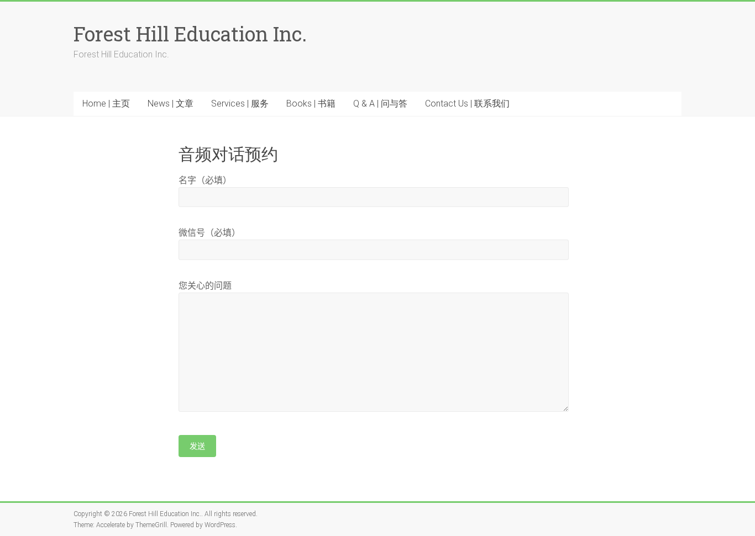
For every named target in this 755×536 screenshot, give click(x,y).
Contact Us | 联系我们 (467, 103)
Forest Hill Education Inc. (190, 33)
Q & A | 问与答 (380, 103)
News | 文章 (170, 103)
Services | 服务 (240, 103)
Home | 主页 (106, 103)
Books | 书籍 (310, 103)
